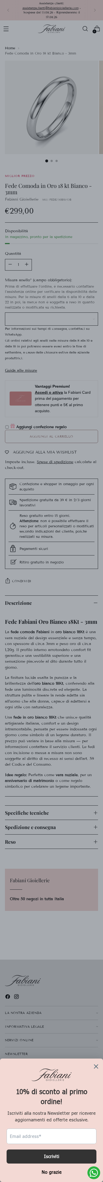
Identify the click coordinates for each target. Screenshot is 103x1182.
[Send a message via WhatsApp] (93, 1172)
